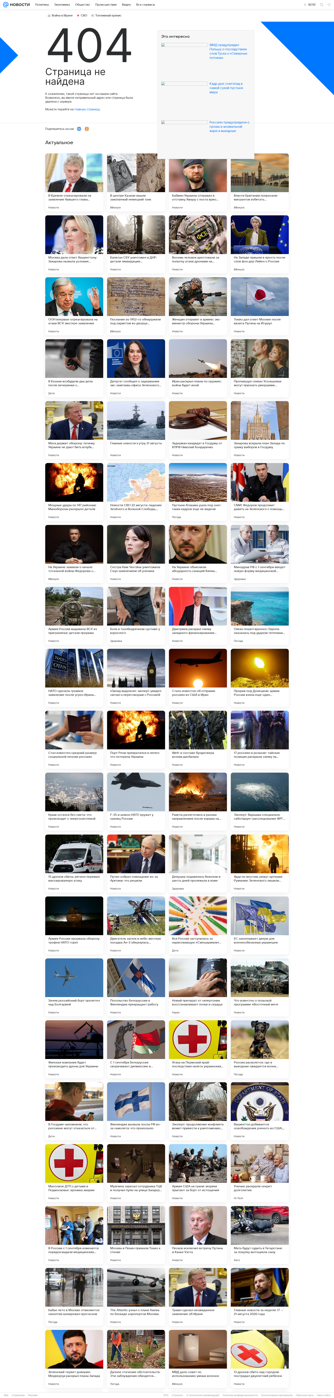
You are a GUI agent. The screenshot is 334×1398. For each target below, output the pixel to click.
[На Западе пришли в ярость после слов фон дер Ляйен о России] (260, 244)
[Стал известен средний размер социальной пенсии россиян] (74, 740)
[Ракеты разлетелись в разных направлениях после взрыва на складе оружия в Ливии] (198, 802)
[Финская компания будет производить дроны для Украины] (74, 1049)
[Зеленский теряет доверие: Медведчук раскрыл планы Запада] (74, 1359)
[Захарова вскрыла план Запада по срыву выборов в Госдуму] (260, 430)
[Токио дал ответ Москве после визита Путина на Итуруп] (260, 306)
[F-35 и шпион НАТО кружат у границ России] (136, 802)
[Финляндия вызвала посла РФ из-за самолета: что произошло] (136, 1111)
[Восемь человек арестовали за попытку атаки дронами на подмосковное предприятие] (198, 244)
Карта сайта (324, 1395)
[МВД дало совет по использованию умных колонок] (198, 1359)
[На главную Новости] (19, 4)
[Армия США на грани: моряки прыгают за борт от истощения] (198, 1173)
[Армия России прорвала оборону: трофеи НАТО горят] (74, 925)
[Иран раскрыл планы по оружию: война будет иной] (198, 368)
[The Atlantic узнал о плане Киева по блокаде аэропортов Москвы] (136, 1297)
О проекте (177, 1395)
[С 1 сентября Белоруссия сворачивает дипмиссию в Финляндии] (136, 1049)
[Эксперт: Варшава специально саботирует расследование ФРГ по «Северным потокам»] (260, 802)
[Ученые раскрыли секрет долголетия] (260, 1173)
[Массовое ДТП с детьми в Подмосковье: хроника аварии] (74, 1173)
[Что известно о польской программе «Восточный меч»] (260, 987)
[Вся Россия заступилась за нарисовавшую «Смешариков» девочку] (198, 925)
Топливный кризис (108, 15)
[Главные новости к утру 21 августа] (136, 430)
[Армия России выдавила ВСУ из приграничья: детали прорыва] (74, 616)
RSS (166, 1395)
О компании (18, 1395)
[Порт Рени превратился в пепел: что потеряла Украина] (136, 740)
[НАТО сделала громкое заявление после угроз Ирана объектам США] (74, 678)
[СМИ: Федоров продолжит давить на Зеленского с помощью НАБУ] (260, 492)
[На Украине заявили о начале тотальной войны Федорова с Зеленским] (74, 554)
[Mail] (6, 4)
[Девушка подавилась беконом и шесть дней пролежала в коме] (198, 864)
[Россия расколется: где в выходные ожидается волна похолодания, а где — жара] (260, 1049)
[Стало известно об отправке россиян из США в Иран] (198, 678)
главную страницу (87, 109)
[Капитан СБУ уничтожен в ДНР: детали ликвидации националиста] (136, 244)
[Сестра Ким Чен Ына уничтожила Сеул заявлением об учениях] (136, 554)
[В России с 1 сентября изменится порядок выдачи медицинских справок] (74, 1235)
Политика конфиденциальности (240, 1395)
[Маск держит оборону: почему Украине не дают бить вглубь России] (74, 430)
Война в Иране (62, 15)
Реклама (32, 1395)
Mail (6, 1395)
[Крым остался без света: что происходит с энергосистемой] (74, 802)
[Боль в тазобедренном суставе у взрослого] (136, 616)
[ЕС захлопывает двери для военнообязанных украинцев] (260, 925)
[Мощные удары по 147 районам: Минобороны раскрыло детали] (74, 492)
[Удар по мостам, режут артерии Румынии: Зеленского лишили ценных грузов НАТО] (260, 864)
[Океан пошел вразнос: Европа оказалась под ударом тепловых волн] (260, 616)
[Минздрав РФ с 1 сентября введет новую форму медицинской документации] (260, 554)
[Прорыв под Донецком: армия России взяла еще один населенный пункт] (260, 678)
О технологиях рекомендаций (203, 1395)
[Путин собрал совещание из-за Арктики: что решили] (136, 864)
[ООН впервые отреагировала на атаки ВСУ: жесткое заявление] (74, 306)
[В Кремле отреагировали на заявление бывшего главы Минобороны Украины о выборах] (74, 182)
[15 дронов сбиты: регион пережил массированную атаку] (74, 864)
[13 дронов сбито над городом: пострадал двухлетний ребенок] (260, 1359)
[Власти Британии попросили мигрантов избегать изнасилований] (260, 182)
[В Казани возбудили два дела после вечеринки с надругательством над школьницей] (74, 368)
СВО (84, 15)
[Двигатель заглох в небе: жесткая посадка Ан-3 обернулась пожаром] (136, 925)
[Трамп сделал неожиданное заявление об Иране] (198, 1297)
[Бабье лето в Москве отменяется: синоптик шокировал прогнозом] (74, 1297)
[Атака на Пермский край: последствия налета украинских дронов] (198, 1049)
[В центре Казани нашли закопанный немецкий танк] (136, 182)
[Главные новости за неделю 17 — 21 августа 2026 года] (260, 1297)
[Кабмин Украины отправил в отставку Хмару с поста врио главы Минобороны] (198, 182)
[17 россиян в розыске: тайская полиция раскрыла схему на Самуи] (260, 740)
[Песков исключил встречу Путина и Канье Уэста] (198, 1235)
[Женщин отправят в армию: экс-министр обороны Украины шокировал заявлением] (198, 306)
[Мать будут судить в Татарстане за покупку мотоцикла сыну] (260, 1235)
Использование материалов (276, 1395)
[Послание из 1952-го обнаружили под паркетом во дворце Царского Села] (136, 306)
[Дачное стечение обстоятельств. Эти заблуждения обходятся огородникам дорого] (136, 1359)
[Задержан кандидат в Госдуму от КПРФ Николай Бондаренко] (198, 430)
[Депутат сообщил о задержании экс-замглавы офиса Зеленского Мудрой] (136, 368)
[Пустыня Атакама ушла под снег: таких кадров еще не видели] (198, 492)
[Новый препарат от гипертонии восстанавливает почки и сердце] (198, 987)
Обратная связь (305, 1395)
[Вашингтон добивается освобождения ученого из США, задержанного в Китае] (260, 1111)
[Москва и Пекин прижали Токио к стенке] (136, 1235)
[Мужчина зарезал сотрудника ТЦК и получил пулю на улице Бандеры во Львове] (136, 1173)
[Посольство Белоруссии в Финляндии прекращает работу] (136, 987)
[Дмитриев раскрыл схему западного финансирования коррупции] (198, 616)
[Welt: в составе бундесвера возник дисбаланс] (198, 740)
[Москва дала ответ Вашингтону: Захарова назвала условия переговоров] (74, 244)
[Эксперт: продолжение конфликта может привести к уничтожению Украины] (198, 1111)
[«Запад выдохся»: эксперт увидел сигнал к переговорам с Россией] (136, 678)
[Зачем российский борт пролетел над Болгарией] (74, 987)
